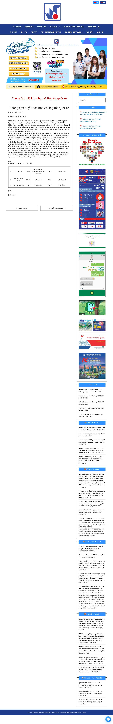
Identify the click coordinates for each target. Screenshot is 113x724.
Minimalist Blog (71, 712)
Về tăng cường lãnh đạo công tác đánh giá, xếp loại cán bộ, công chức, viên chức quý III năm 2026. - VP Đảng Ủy (91, 504)
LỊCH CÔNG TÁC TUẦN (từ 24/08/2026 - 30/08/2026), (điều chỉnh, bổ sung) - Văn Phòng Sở (91, 685)
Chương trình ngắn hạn (73, 27)
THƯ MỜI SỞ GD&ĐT (93, 614)
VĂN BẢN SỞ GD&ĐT (93, 469)
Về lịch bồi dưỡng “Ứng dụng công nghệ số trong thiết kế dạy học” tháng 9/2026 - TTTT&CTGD (91, 549)
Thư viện (13, 32)
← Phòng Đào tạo (21, 208)
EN (104, 2)
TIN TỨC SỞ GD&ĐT (92, 422)
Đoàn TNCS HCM (94, 27)
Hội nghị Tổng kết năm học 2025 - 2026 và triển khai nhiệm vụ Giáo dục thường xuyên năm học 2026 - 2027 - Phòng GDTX (91, 459)
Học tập (24, 32)
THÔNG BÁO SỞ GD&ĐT (93, 541)
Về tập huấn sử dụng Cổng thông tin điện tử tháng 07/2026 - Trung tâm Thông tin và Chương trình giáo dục (91, 670)
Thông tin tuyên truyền (51, 32)
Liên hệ (100, 32)
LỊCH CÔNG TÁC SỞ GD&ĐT (93, 678)
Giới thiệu (29, 27)
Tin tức (34, 32)
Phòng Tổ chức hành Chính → (57, 208)
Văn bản (90, 32)
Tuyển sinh (41, 27)
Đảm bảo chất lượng (74, 32)
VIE (97, 2)
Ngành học (55, 27)
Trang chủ (17, 27)
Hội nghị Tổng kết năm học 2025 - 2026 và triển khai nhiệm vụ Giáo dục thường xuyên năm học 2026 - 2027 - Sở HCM (91, 450)
